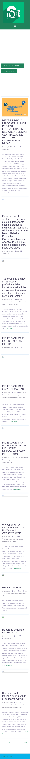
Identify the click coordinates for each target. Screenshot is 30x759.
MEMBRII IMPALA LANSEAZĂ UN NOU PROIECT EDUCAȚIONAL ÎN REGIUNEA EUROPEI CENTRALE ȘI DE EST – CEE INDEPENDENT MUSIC (14, 132)
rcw (24, 397)
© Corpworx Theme (7, 756)
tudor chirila (15, 304)
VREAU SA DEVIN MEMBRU (12, 65)
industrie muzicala (19, 460)
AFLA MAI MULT (9, 71)
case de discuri (16, 704)
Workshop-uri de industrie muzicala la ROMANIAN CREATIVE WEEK (13, 529)
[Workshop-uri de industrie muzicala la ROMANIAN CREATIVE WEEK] (15, 507)
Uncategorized (5, 149)
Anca (17, 146)
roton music (5, 304)
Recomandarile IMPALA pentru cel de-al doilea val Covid (14, 696)
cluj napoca (6, 460)
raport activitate (7, 638)
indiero (20, 707)
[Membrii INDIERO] (15, 578)
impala (16, 707)
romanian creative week (8, 399)
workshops (9, 462)
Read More (10, 328)
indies (9, 593)
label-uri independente (16, 593)
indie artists (6, 539)
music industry (18, 397)
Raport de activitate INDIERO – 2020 (13, 631)
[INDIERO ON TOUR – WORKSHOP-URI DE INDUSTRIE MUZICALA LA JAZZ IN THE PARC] (15, 433)
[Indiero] (13, 12)
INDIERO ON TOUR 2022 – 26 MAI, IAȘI (13, 387)
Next (25, 742)
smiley (10, 304)
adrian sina (15, 302)
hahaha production (22, 302)
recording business (6, 541)
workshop (14, 541)
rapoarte (23, 636)
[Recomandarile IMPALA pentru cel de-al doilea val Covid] (15, 680)
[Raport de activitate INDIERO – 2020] (15, 621)
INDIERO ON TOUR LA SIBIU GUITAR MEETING (13, 341)
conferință (6, 395)
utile (20, 591)
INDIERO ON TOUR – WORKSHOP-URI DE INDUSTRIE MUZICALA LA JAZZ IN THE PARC (14, 448)
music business (11, 397)
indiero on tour (15, 395)
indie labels (13, 539)
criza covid (11, 707)
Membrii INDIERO (12, 587)
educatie (12, 460)
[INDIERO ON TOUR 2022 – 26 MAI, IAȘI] (15, 369)
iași (10, 395)
